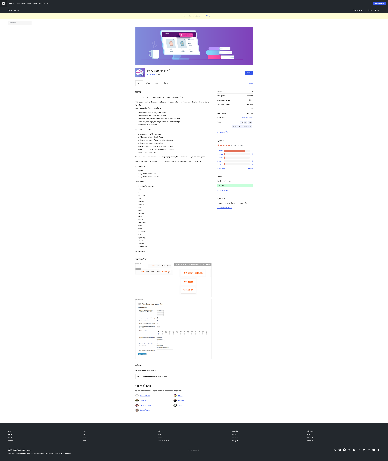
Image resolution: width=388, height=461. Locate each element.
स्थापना (156, 83)
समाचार (10, 434)
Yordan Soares (145, 405)
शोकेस (84, 431)
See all (250, 168)
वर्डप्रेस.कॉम (311, 431)
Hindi (29, 450)
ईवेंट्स (234, 434)
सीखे (159, 431)
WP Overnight (152, 74)
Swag (235, 441)
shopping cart (237, 126)
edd (245, 122)
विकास (166, 83)
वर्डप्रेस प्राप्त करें (379, 3)
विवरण (139, 83)
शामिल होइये (235, 431)
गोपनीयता (10, 441)
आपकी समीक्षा (221, 168)
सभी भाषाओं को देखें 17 (247, 117)
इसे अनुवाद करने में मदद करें (205, 16)
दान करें (235, 437)
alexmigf (181, 400)
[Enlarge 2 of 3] (209, 266)
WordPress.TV (163, 441)
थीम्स (84, 434)
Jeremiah (143, 400)
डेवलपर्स (160, 437)
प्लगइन (84, 437)
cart (241, 122)
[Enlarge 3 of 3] (209, 301)
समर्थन (251, 83)
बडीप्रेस (310, 441)
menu (250, 122)
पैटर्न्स (84, 441)
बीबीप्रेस (310, 437)
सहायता (159, 434)
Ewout (180, 396)
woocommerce (247, 126)
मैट (308, 434)
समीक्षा (148, 83)
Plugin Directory (13, 10)
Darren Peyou (145, 410)
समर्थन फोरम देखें (222, 190)
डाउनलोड (248, 72)
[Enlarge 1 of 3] (170, 266)
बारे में (9, 431)
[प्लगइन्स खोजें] (29, 23)
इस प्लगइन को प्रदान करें (224, 208)
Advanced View (223, 132)
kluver (180, 405)
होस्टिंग (10, 437)
